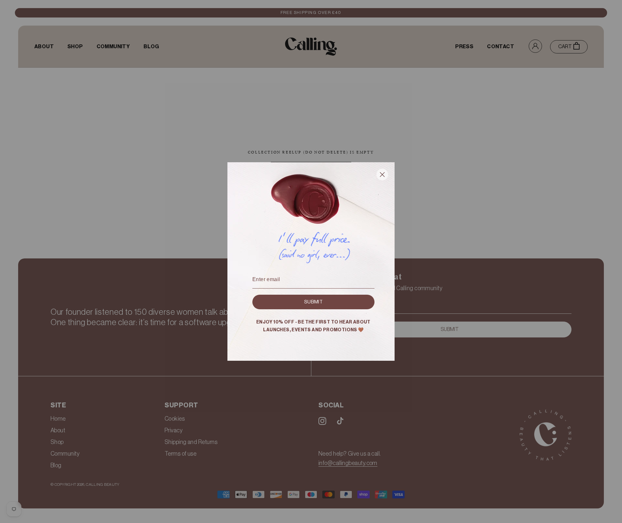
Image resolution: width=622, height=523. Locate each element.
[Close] (382, 176)
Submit (313, 302)
